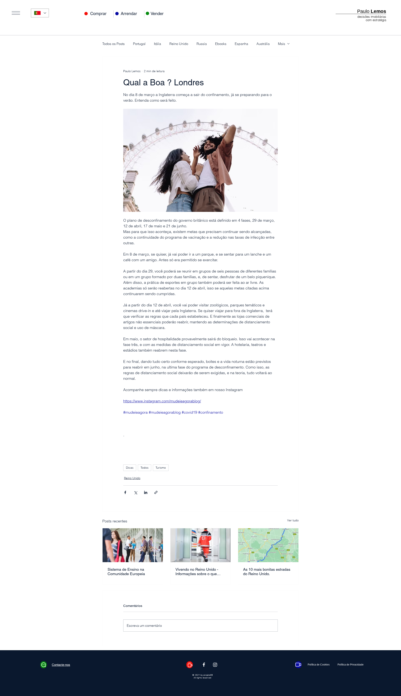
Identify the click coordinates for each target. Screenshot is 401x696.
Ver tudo (293, 520)
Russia (202, 44)
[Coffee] (189, 664)
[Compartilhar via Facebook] (125, 492)
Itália (157, 44)
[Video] (298, 664)
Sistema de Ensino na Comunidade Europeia (126, 571)
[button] (16, 13)
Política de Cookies (319, 664)
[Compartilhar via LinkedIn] (146, 492)
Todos (144, 468)
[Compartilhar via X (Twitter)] (135, 492)
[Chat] (43, 664)
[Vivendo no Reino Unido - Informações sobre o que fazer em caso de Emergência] (200, 545)
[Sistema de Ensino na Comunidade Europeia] (133, 545)
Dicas (129, 468)
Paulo (371, 11)
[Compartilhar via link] (156, 492)
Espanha (241, 44)
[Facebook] (204, 664)
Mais (281, 44)
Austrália (263, 44)
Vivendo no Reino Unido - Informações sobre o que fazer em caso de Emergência (200, 571)
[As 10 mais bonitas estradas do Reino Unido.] (268, 545)
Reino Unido (178, 44)
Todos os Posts (113, 44)
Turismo (161, 468)
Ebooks (220, 44)
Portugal (139, 44)
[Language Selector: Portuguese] (40, 13)
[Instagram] (215, 664)
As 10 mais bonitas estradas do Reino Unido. (266, 571)
